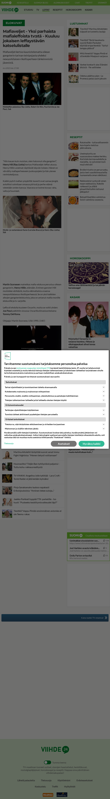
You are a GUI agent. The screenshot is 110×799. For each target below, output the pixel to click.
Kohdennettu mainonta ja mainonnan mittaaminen (27, 391)
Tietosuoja (8, 443)
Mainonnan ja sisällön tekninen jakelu (21, 428)
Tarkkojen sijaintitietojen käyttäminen (22, 410)
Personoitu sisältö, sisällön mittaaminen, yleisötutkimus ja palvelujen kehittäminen (41, 396)
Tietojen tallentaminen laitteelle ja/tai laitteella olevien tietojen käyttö (36, 400)
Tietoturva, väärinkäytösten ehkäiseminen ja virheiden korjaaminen (35, 424)
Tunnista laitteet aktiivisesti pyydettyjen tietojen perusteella (31, 414)
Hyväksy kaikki (91, 443)
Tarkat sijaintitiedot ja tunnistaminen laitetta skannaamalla (31, 387)
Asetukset (64, 443)
